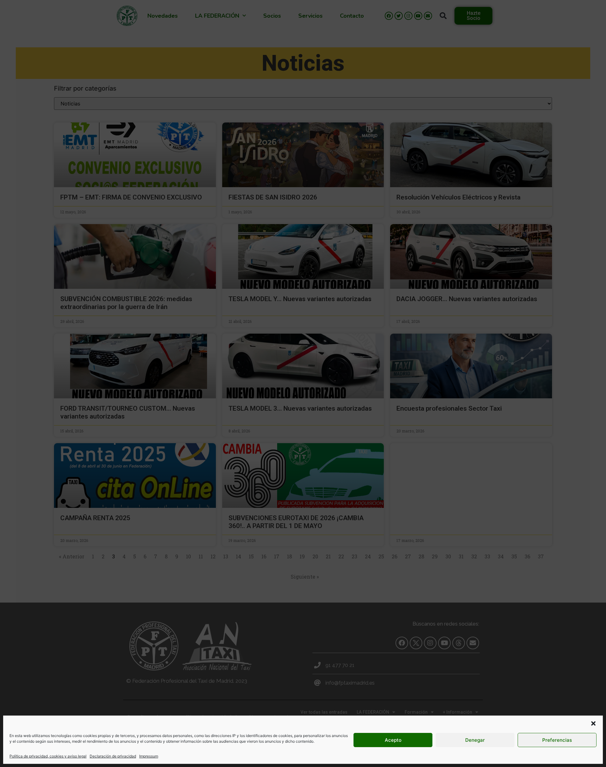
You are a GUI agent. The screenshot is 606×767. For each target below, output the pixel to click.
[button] (593, 723)
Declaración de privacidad (113, 756)
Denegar (475, 740)
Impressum (148, 756)
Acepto (393, 740)
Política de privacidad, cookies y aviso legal (47, 756)
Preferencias (557, 740)
